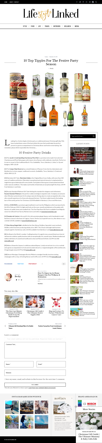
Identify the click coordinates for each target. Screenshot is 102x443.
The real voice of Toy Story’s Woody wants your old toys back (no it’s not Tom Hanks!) (87, 302)
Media (81, 267)
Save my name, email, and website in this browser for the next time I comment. (35, 379)
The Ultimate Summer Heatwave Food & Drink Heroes (87, 314)
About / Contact (14, 2)
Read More (40, 283)
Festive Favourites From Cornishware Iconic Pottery (50, 326)
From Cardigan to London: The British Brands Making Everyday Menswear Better (86, 225)
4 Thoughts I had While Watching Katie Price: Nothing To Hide (87, 270)
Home (5, 2)
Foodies (46, 57)
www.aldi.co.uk (9, 241)
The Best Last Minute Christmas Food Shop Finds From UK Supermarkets (14, 313)
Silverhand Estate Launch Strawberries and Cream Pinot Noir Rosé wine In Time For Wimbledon (87, 280)
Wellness (82, 201)
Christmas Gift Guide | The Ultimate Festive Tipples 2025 (35, 313)
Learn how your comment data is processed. (42, 388)
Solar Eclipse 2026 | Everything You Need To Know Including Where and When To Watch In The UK (87, 214)
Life (83, 148)
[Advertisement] (51, 42)
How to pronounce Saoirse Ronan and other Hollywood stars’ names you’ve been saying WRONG (87, 258)
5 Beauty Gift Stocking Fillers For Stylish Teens (21, 326)
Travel (81, 235)
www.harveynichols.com (49, 211)
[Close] (76, 407)
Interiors (82, 180)
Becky (51, 68)
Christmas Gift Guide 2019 (88, 431)
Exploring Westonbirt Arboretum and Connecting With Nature (88, 238)
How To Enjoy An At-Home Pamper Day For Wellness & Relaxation (49, 275)
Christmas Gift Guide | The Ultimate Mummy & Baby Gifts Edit (89, 436)
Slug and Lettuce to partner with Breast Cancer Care (56, 313)
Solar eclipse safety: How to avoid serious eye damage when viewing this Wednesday (88, 204)
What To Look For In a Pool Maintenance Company (87, 183)
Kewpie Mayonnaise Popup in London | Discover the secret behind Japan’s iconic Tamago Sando (83, 155)
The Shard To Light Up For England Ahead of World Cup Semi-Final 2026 (87, 248)
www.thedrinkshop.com (29, 221)
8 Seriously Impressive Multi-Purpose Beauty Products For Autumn (87, 173)
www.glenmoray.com (56, 230)
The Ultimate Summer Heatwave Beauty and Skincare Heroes (87, 292)
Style (81, 169)
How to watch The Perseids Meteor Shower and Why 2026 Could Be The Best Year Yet (87, 194)
